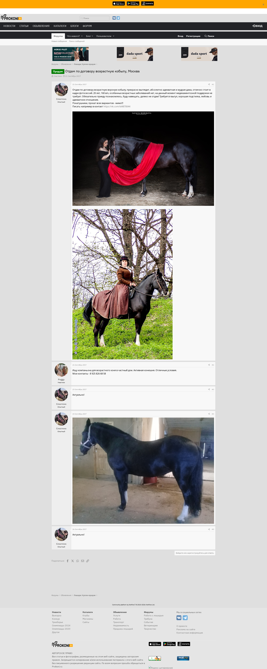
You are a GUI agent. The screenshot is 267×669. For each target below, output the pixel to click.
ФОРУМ (87, 26)
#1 (213, 84)
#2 (213, 365)
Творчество (150, 628)
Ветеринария (151, 625)
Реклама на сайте (185, 629)
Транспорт (118, 622)
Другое (56, 632)
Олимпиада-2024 (61, 625)
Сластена (58, 76)
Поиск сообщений (77, 41)
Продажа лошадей (123, 628)
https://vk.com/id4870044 (116, 106)
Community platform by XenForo (133, 605)
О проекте (181, 626)
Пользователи (103, 36)
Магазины (88, 618)
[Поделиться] (209, 84)
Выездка (56, 615)
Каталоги (60, 26)
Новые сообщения (59, 41)
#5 (213, 529)
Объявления (41, 26)
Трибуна (148, 618)
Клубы (86, 615)
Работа (117, 618)
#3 (213, 389)
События (148, 622)
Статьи (24, 26)
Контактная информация (189, 632)
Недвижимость (121, 625)
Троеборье (57, 622)
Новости (9, 26)
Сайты (86, 622)
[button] (82, 36)
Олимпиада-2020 (61, 628)
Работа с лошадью (154, 615)
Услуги (116, 615)
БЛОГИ (75, 26)
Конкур (56, 618)
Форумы (58, 36)
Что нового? (73, 36)
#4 (213, 414)
